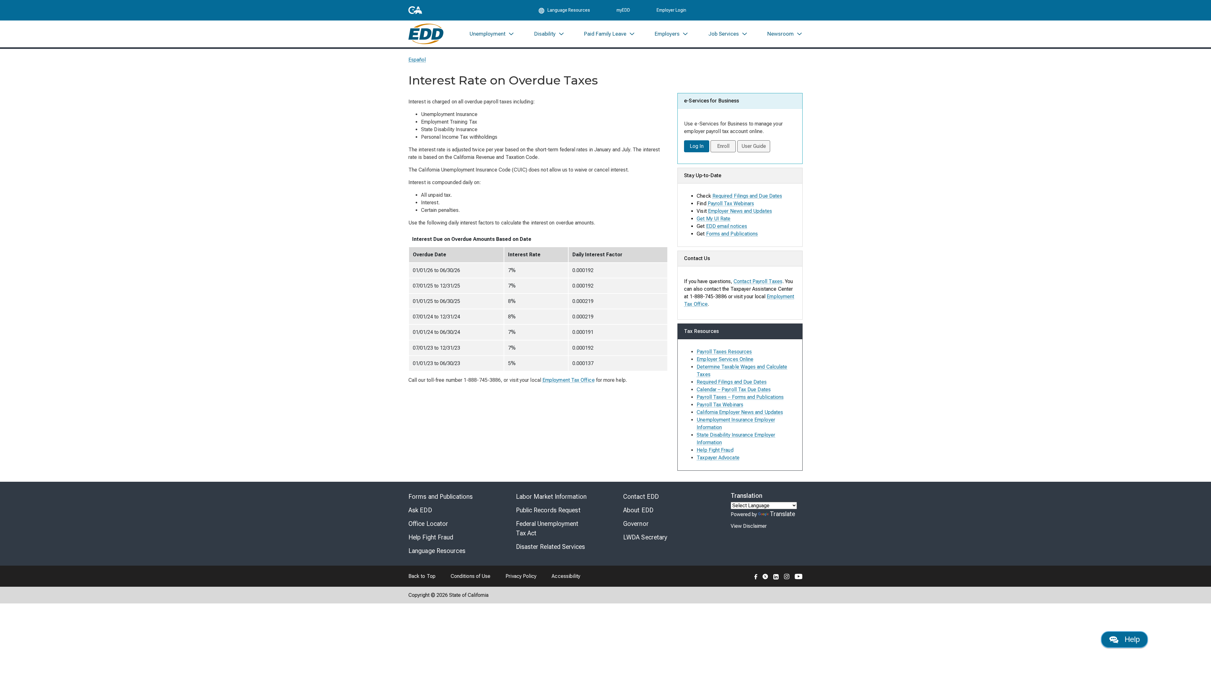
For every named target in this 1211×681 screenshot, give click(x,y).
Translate (782, 514)
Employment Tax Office (568, 380)
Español (417, 60)
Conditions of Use (470, 576)
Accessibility (566, 576)
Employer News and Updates (740, 211)
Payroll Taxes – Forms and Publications (740, 397)
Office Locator (428, 523)
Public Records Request (548, 510)
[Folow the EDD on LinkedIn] (776, 576)
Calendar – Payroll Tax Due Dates (734, 390)
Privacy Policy (521, 576)
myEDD (623, 10)
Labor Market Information (551, 496)
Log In (697, 146)
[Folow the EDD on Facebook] (756, 576)
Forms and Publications (732, 234)
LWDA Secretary (645, 537)
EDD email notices (726, 226)
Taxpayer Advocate (718, 458)
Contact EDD (641, 496)
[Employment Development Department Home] (425, 34)
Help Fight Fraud (715, 450)
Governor (636, 523)
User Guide (753, 146)
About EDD (638, 510)
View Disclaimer (749, 526)
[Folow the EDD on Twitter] (765, 576)
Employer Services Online (725, 359)
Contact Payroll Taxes (758, 281)
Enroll (723, 146)
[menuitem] (492, 33)
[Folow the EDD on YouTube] (799, 576)
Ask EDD (420, 510)
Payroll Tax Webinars (731, 204)
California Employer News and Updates (740, 412)
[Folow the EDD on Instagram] (787, 576)
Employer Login (671, 10)
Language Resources (436, 551)
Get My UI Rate (713, 219)
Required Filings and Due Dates (747, 196)
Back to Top (422, 576)
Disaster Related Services (550, 546)
